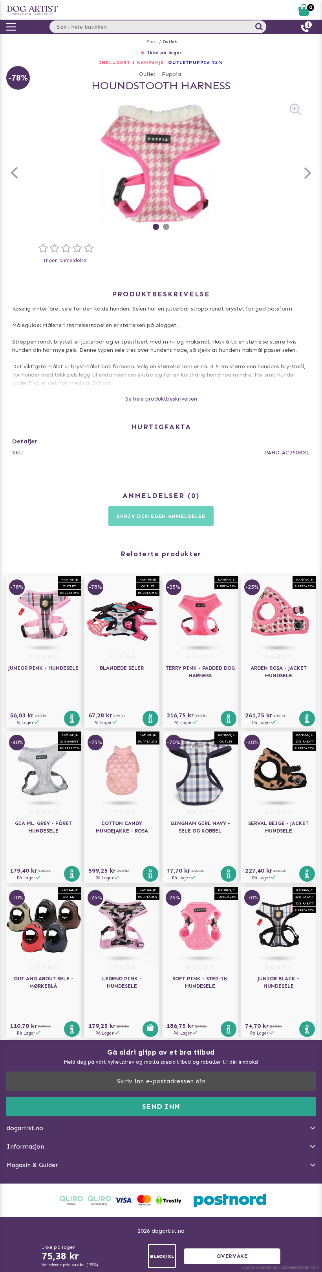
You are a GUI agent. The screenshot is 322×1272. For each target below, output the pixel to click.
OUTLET (178, 62)
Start (152, 41)
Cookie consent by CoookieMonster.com (280, 1267)
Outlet (170, 41)
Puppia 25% (206, 62)
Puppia (171, 74)
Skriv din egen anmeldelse (161, 516)
